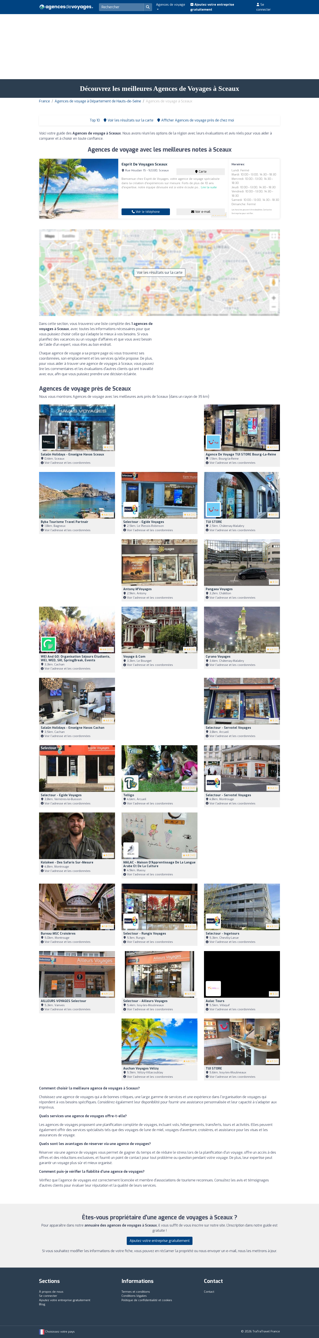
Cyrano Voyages (218, 657)
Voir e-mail (202, 212)
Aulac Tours (215, 1001)
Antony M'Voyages (137, 589)
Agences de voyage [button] (170, 4)
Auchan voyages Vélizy (141, 1068)
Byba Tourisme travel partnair (64, 522)
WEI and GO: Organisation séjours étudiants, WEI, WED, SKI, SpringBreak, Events (75, 658)
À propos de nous (51, 1292)
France (44, 101)
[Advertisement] (159, 46)
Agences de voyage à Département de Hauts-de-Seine (98, 101)
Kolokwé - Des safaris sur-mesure (67, 862)
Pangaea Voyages (219, 589)
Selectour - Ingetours (222, 934)
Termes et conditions (136, 1292)
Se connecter (263, 7)
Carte (202, 172)
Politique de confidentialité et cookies (147, 1300)
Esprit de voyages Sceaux (144, 164)
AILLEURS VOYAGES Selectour (63, 1001)
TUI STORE (214, 522)
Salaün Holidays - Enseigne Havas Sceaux (72, 454)
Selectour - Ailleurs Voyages (145, 1001)
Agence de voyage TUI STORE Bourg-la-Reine (241, 454)
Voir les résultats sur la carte (160, 272)
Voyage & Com (134, 657)
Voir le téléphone (147, 212)
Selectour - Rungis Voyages (144, 934)
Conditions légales (134, 1296)
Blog (42, 1304)
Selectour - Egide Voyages (143, 522)
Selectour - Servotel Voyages (228, 728)
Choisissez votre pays (59, 1331)
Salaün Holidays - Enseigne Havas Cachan (72, 728)
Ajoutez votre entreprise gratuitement (212, 7)
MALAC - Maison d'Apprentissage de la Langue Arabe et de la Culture (159, 864)
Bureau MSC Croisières (58, 934)
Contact (209, 1292)
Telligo (128, 795)
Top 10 (94, 120)
